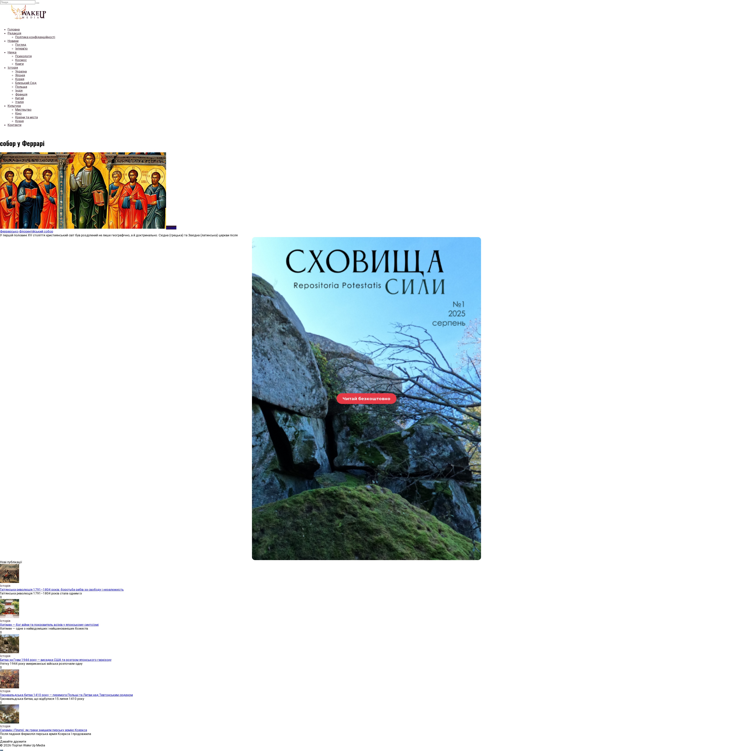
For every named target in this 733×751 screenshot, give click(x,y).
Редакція (14, 33)
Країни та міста (26, 117)
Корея (19, 79)
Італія (19, 102)
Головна (14, 29)
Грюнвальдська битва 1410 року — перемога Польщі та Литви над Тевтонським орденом (66, 695)
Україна (21, 71)
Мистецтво (23, 109)
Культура (14, 106)
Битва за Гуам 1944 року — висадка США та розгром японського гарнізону (55, 660)
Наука (12, 52)
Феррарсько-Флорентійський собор (26, 231)
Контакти (14, 125)
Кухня (19, 121)
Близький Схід (25, 83)
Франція (21, 94)
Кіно (18, 113)
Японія (20, 75)
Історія (13, 67)
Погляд (20, 45)
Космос (21, 60)
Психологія (23, 56)
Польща (21, 87)
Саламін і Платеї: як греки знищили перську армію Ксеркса (43, 730)
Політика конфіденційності (35, 37)
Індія (19, 90)
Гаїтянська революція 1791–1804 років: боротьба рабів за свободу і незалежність (62, 589)
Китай (19, 98)
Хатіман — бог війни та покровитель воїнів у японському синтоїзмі (49, 625)
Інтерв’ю (21, 48)
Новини (13, 41)
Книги (19, 64)
